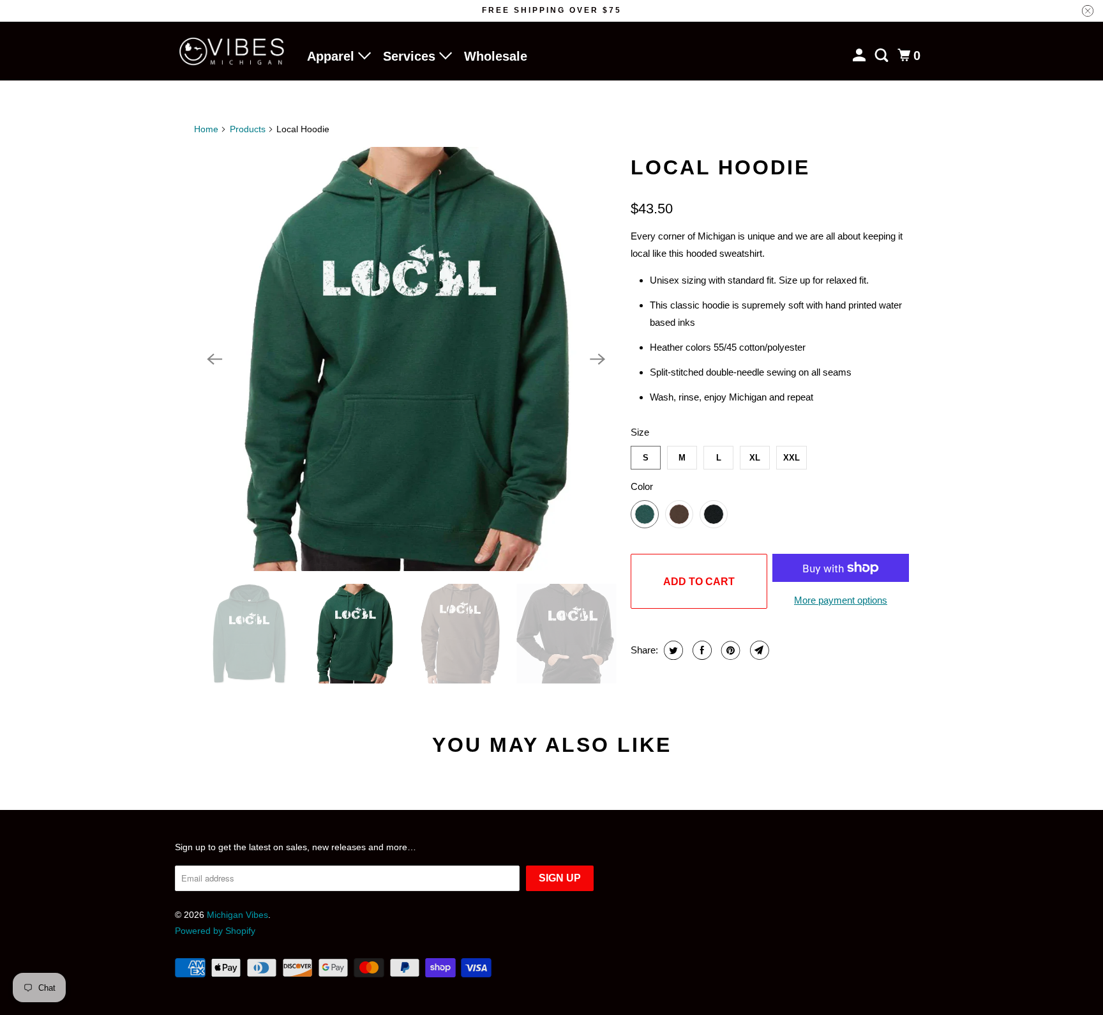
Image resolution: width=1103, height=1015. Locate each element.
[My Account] (860, 55)
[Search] (883, 55)
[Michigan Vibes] (232, 51)
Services (411, 56)
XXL (791, 457)
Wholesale (495, 56)
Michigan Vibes (237, 915)
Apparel (332, 56)
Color (642, 486)
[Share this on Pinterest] (729, 650)
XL (754, 457)
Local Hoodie (720, 167)
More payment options (840, 600)
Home (206, 129)
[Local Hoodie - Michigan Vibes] (406, 359)
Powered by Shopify (215, 931)
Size (640, 432)
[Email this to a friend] (758, 650)
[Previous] (214, 359)
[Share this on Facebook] (700, 650)
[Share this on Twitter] (672, 650)
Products (248, 129)
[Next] (597, 359)
